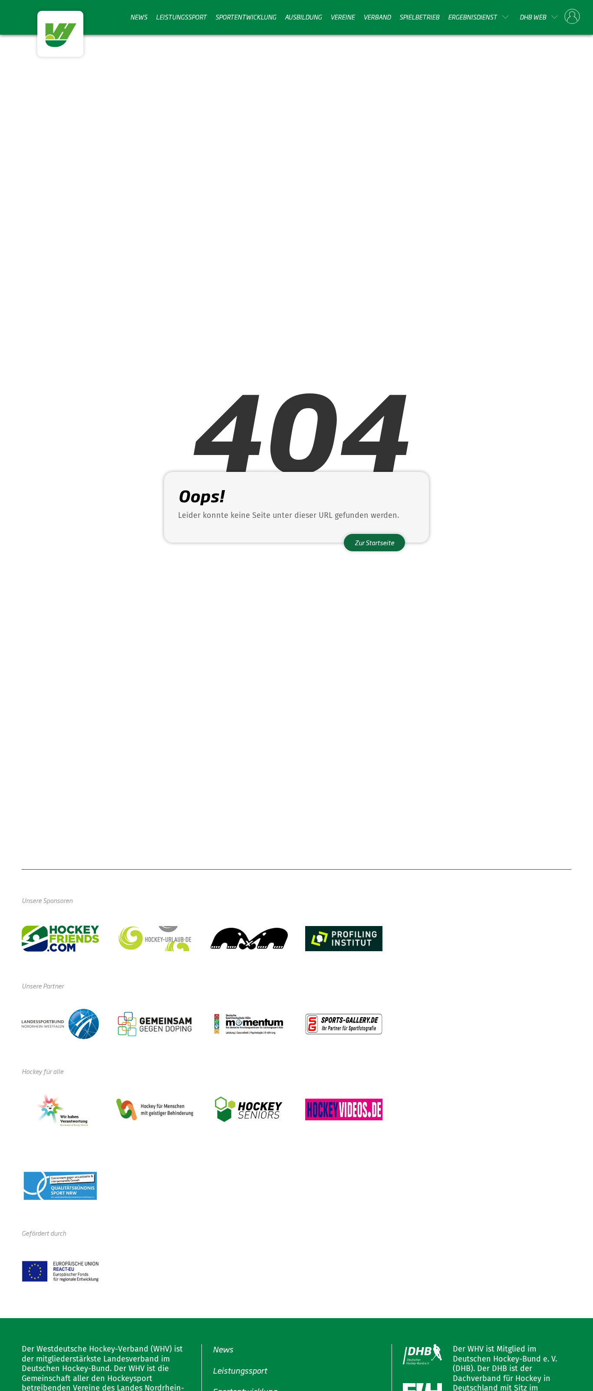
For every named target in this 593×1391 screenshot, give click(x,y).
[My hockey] (572, 17)
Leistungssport (181, 17)
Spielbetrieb (419, 17)
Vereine (342, 17)
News (138, 17)
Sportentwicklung (245, 17)
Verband (377, 17)
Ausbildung (303, 17)
